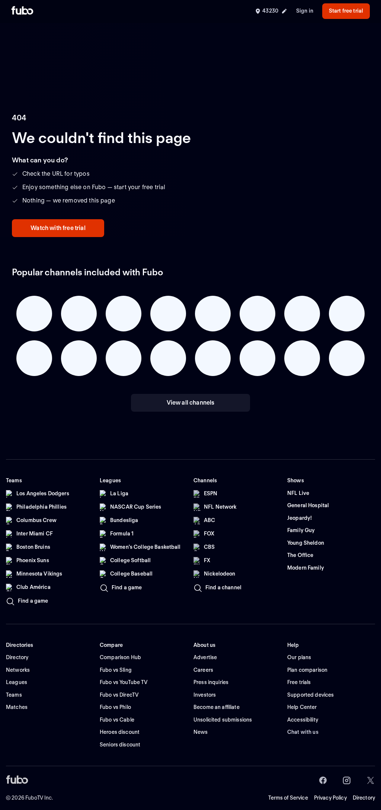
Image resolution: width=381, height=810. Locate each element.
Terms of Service (288, 798)
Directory (364, 798)
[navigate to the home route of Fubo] (22, 11)
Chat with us (302, 732)
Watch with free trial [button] (58, 227)
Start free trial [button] (346, 11)
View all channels (191, 402)
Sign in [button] (304, 11)
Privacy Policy (330, 798)
